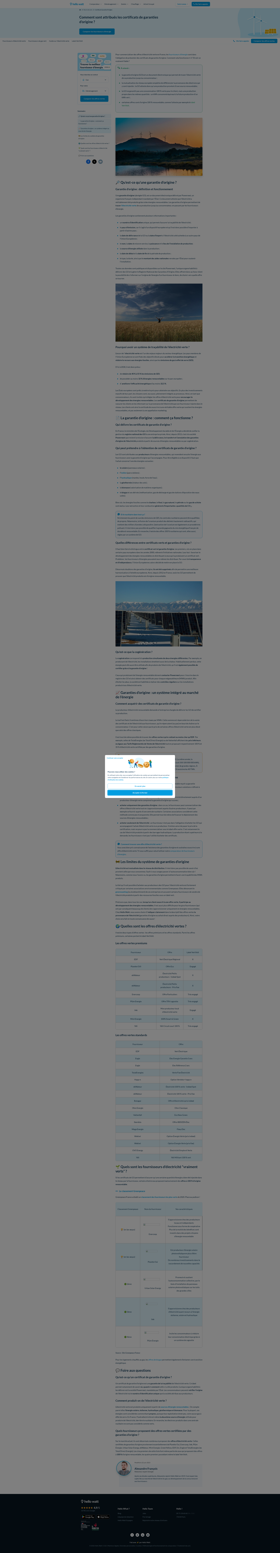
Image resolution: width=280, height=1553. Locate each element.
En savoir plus (140, 786)
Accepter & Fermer (140, 793)
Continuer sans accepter (115, 758)
